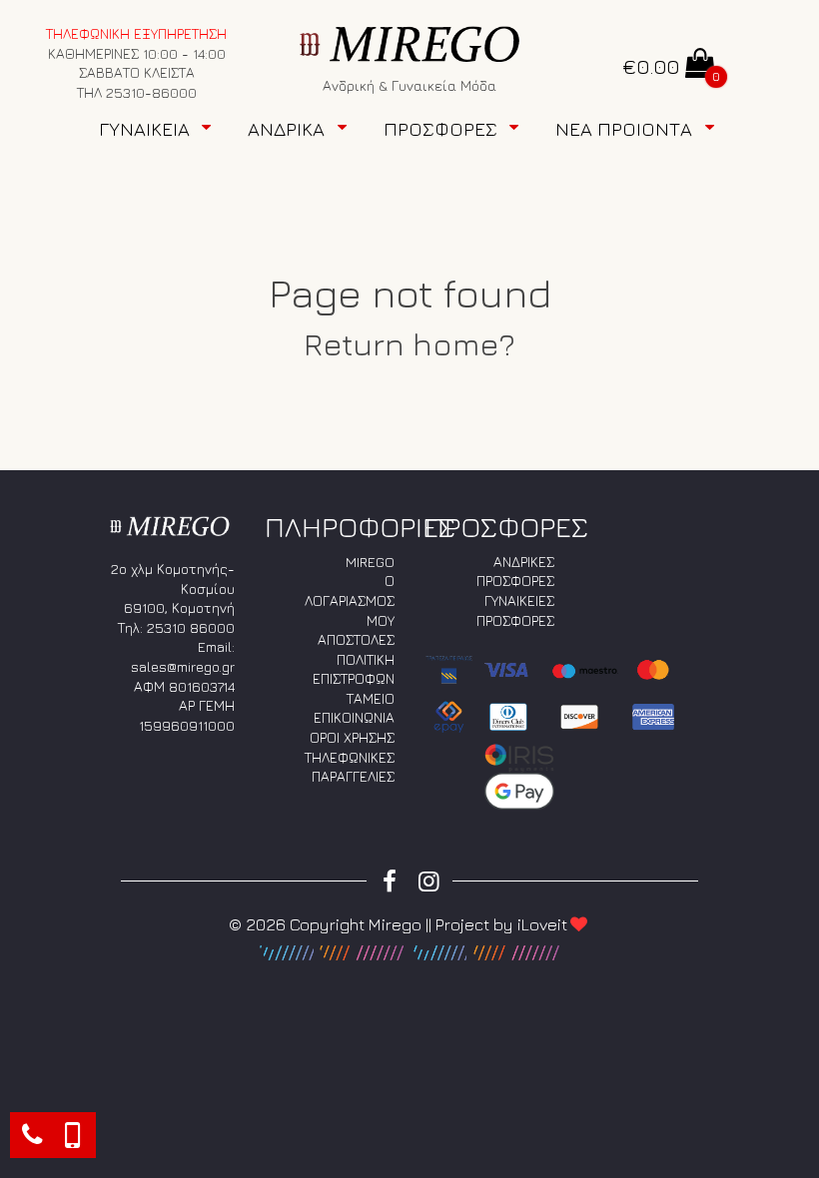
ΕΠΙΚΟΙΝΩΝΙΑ (354, 717)
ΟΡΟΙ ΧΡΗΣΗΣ (352, 737)
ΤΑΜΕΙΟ (371, 698)
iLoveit (542, 924)
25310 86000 (191, 627)
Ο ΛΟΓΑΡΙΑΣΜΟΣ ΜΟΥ (350, 600)
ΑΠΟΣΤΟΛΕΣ (356, 639)
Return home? (409, 343)
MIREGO (370, 561)
